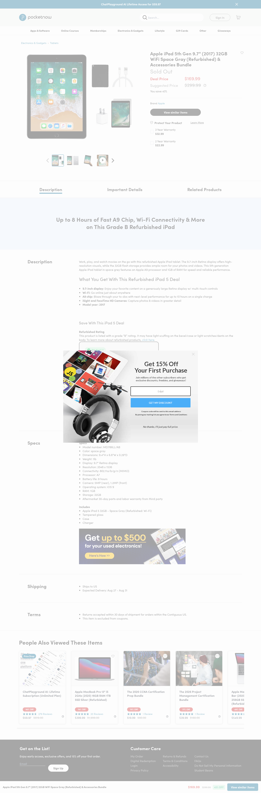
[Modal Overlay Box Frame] (130, 396)
